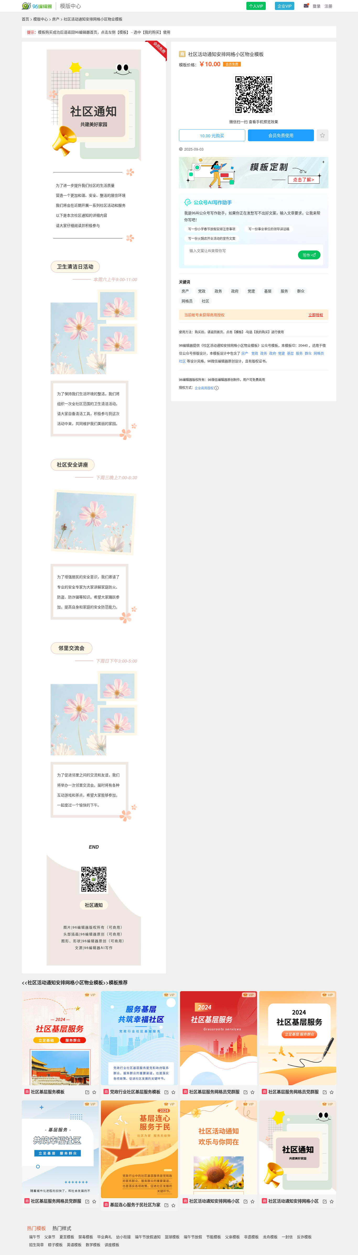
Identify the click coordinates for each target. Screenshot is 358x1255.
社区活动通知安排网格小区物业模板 (211, 1203)
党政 (201, 290)
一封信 (287, 1236)
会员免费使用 (281, 135)
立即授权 (315, 314)
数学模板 (93, 1244)
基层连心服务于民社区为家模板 (132, 1206)
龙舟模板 (270, 1236)
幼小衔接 (123, 1236)
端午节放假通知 (148, 1236)
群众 (301, 290)
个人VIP (256, 6)
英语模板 (74, 1244)
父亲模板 (232, 1236)
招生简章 (36, 1244)
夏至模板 (66, 1236)
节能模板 (213, 1236)
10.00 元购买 (212, 136)
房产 (55, 18)
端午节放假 (193, 1236)
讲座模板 (112, 1244)
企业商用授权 (204, 388)
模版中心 (40, 18)
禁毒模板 (85, 1236)
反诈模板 (304, 1236)
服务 (284, 290)
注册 (328, 6)
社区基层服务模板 (45, 1092)
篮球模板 (172, 1236)
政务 (218, 290)
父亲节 (49, 1236)
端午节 (34, 1236)
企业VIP (285, 6)
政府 (234, 290)
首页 (25, 18)
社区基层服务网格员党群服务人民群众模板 (211, 1093)
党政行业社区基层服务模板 (133, 1092)
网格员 (187, 300)
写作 (307, 255)
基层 (268, 290)
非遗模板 (251, 1236)
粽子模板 (55, 1244)
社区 (205, 300)
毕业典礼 (104, 1236)
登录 (317, 6)
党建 (251, 290)
